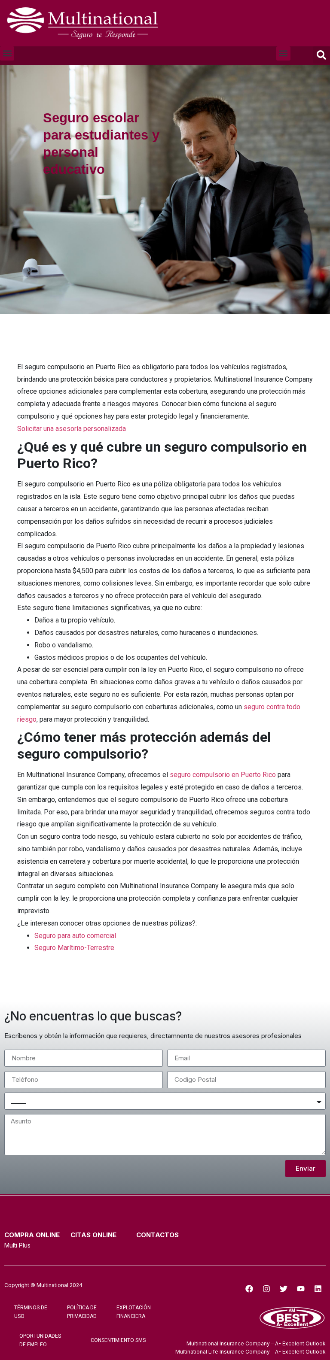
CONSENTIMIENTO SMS (118, 1340)
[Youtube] (301, 1288)
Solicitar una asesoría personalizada (71, 429)
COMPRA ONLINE (32, 1235)
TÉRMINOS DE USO (30, 1312)
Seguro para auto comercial (75, 936)
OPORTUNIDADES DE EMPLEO (40, 1340)
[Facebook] (249, 1288)
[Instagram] (266, 1288)
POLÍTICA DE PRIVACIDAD (82, 1312)
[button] (7, 53)
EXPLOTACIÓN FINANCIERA (133, 1312)
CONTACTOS (157, 1235)
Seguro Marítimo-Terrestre (74, 948)
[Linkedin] (318, 1288)
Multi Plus (17, 1245)
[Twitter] (283, 1288)
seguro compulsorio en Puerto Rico (223, 775)
